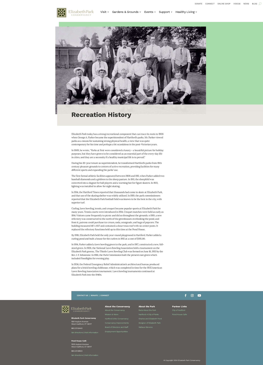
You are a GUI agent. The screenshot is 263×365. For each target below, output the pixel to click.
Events (148, 12)
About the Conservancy (115, 310)
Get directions (77, 332)
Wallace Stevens (146, 327)
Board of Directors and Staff (116, 327)
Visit (103, 12)
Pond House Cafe (179, 314)
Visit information (91, 332)
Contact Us (82, 295)
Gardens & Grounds (125, 12)
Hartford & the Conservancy (116, 319)
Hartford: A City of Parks (149, 314)
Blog (254, 4)
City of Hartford (178, 310)
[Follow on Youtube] (199, 295)
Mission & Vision (111, 314)
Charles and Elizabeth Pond (150, 319)
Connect (210, 4)
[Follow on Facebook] (185, 295)
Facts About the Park (147, 310)
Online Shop (224, 4)
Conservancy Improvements (117, 323)
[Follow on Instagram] (192, 295)
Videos (236, 4)
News (246, 4)
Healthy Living (184, 12)
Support (164, 12)
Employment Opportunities (116, 332)
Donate (198, 4)
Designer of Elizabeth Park (150, 323)
